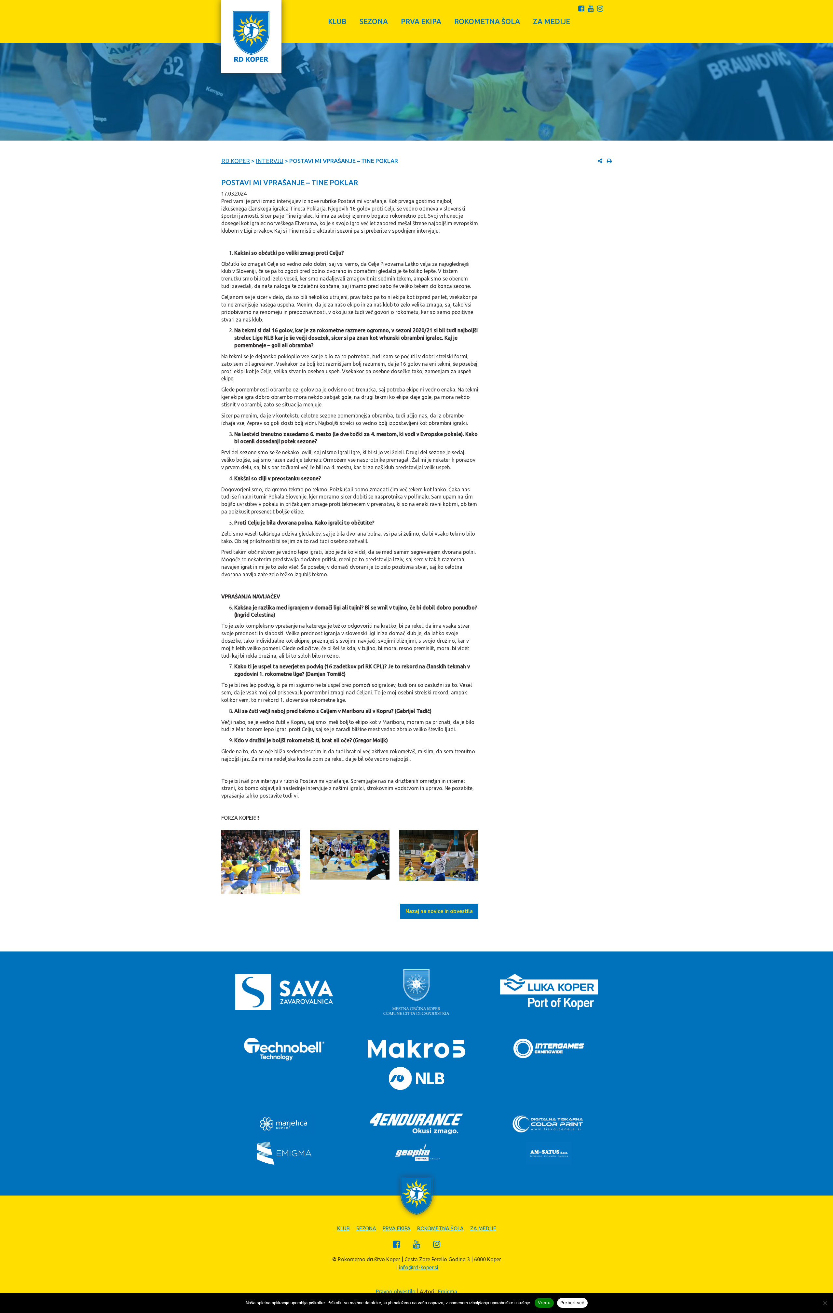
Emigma (447, 1291)
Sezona (374, 21)
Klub (337, 21)
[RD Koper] (251, 36)
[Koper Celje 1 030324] (260, 862)
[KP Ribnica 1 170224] (349, 855)
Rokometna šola (487, 21)
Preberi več (572, 1302)
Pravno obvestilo (396, 1291)
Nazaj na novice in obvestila (439, 911)
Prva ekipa (421, 21)
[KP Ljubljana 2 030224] (438, 855)
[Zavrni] (825, 1303)
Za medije (551, 21)
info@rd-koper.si (418, 1267)
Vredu (544, 1302)
